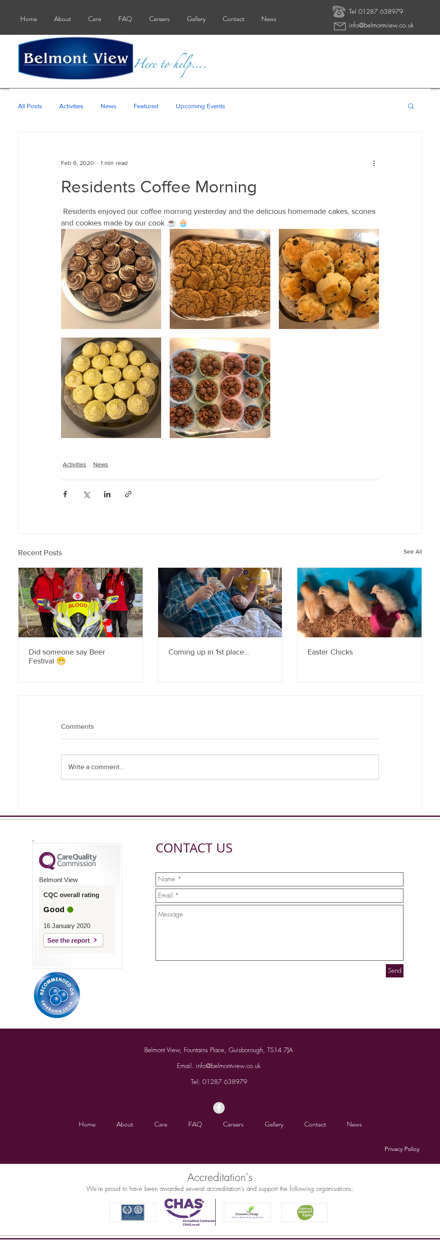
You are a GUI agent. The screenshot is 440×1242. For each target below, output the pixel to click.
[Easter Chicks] (359, 602)
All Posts (30, 106)
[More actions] (374, 163)
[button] (411, 105)
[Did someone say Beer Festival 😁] (80, 602)
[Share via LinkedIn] (107, 494)
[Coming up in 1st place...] (220, 602)
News (108, 106)
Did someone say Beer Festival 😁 (67, 656)
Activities (71, 106)
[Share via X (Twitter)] (86, 494)
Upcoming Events (200, 106)
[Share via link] (128, 494)
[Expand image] (111, 279)
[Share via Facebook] (65, 494)
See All (412, 551)
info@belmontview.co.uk (381, 25)
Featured (146, 106)
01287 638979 (224, 1082)
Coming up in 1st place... (208, 652)
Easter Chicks (330, 652)
